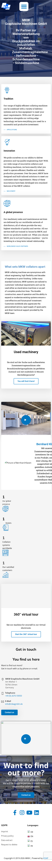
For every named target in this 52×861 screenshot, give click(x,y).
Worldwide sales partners (17, 246)
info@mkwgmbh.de (14, 704)
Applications (12, 130)
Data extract (6, 840)
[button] (23, 6)
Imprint (4, 831)
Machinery (11, 191)
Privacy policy (7, 836)
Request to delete (9, 844)
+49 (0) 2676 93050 (13, 695)
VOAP (45, 858)
